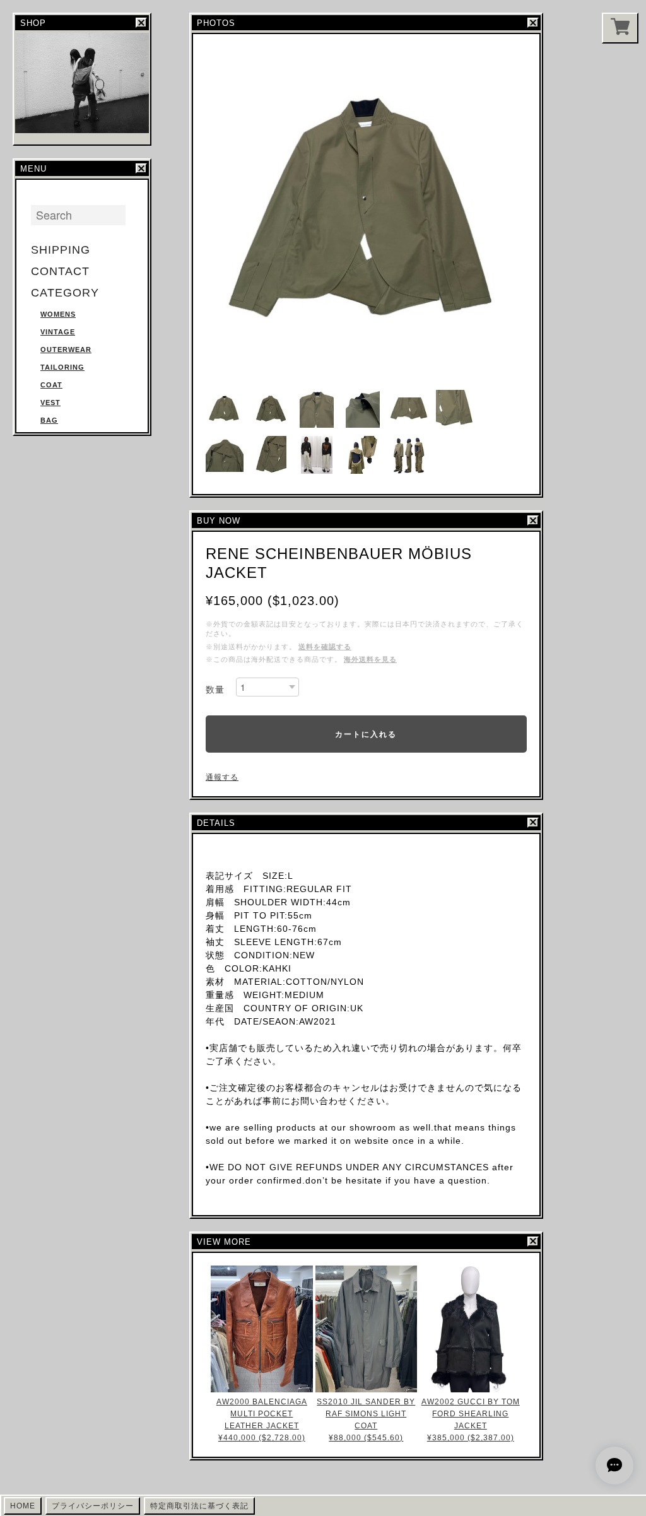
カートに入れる (366, 733)
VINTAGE (57, 332)
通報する (222, 777)
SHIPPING (60, 250)
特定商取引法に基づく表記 (199, 1505)
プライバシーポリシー (93, 1505)
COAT (51, 385)
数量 (215, 690)
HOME (22, 1505)
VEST (50, 402)
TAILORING (62, 367)
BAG (49, 420)
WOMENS (58, 314)
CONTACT (60, 271)
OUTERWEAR (65, 349)
